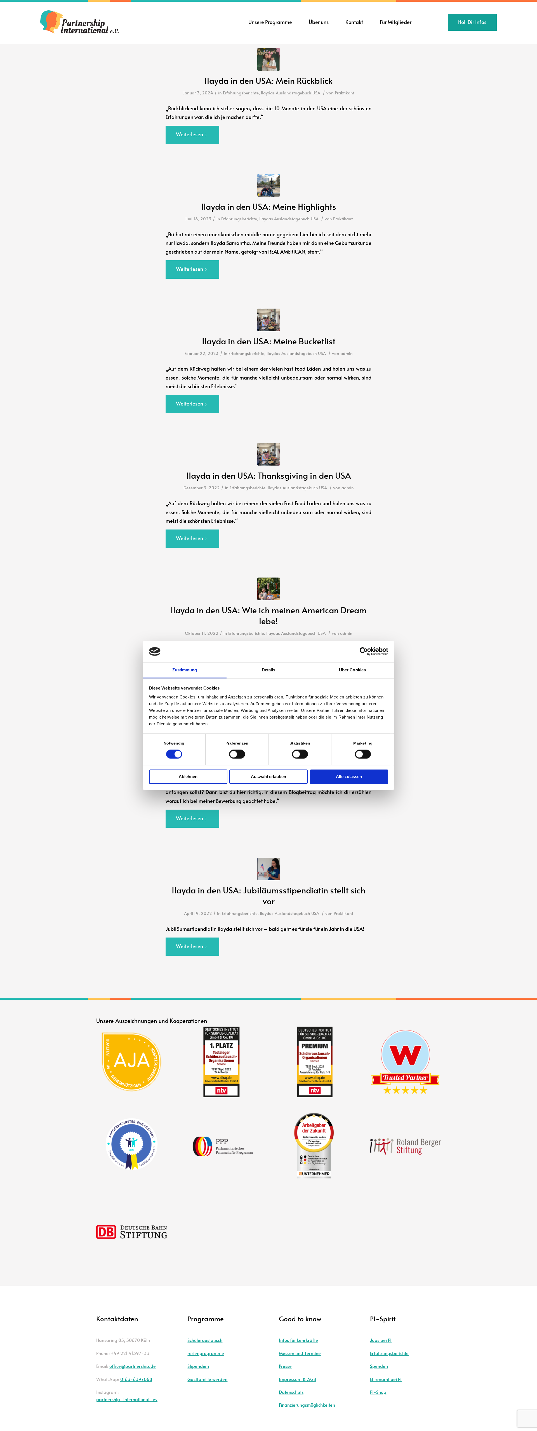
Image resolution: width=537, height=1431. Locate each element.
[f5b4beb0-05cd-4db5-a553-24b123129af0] (268, 589)
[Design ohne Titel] (268, 320)
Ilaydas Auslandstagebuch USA (290, 93)
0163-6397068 (136, 1379)
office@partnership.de (132, 1366)
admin (346, 353)
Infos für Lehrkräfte (298, 1340)
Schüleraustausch (204, 1340)
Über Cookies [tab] (352, 669)
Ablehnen (188, 776)
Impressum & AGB (297, 1379)
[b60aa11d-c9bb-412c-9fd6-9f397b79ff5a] (268, 185)
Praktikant (344, 93)
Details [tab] (268, 669)
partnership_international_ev (126, 1399)
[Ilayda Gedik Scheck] (268, 869)
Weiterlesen (189, 134)
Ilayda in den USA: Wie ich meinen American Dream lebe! (269, 615)
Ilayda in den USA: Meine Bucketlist (268, 341)
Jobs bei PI (381, 1340)
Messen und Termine (300, 1353)
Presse (285, 1366)
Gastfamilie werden (207, 1379)
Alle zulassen (349, 776)
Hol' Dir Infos (472, 21)
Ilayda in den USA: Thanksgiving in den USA (268, 475)
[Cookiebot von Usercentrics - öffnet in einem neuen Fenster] (363, 651)
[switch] (237, 754)
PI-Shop (378, 1392)
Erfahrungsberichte (241, 93)
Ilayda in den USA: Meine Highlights (268, 206)
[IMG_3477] (268, 59)
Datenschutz (291, 1392)
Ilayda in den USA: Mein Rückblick (268, 80)
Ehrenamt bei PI (386, 1379)
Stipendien (198, 1366)
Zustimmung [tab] (184, 669)
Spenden (379, 1366)
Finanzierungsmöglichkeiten (307, 1405)
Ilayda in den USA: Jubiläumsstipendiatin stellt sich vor (268, 895)
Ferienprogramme (205, 1353)
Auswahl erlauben (268, 776)
